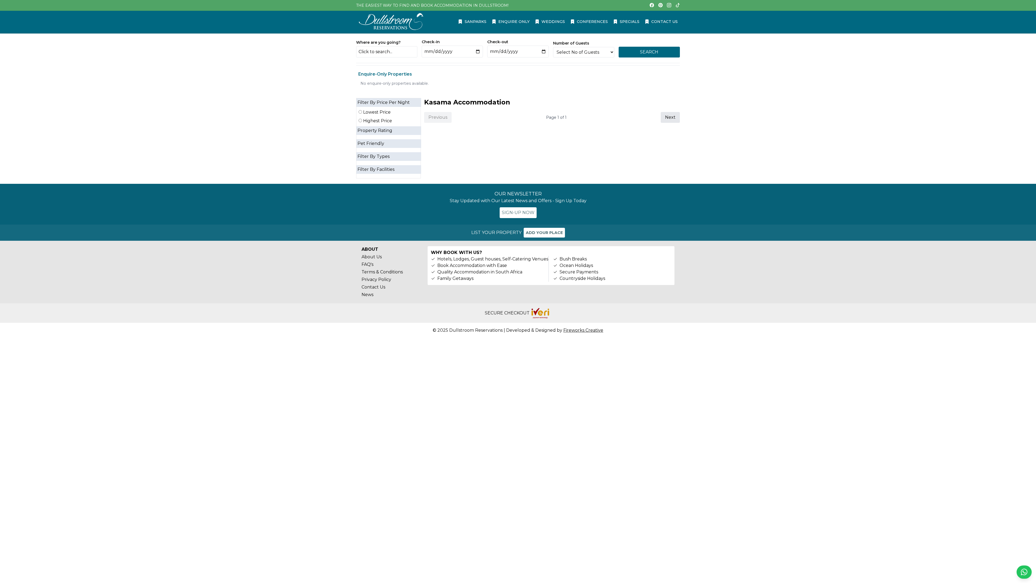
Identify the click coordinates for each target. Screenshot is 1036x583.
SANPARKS (475, 21)
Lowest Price (376, 112)
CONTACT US (664, 21)
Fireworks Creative (583, 330)
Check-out (497, 41)
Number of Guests (571, 43)
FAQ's (367, 264)
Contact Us (373, 287)
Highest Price (377, 120)
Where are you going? (378, 42)
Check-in (431, 41)
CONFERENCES (592, 21)
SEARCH (649, 52)
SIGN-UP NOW (518, 212)
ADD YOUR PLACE (544, 232)
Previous (437, 117)
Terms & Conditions (382, 271)
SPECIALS (629, 21)
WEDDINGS (553, 21)
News (367, 294)
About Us (372, 256)
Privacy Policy (376, 279)
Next (670, 117)
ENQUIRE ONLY (514, 21)
